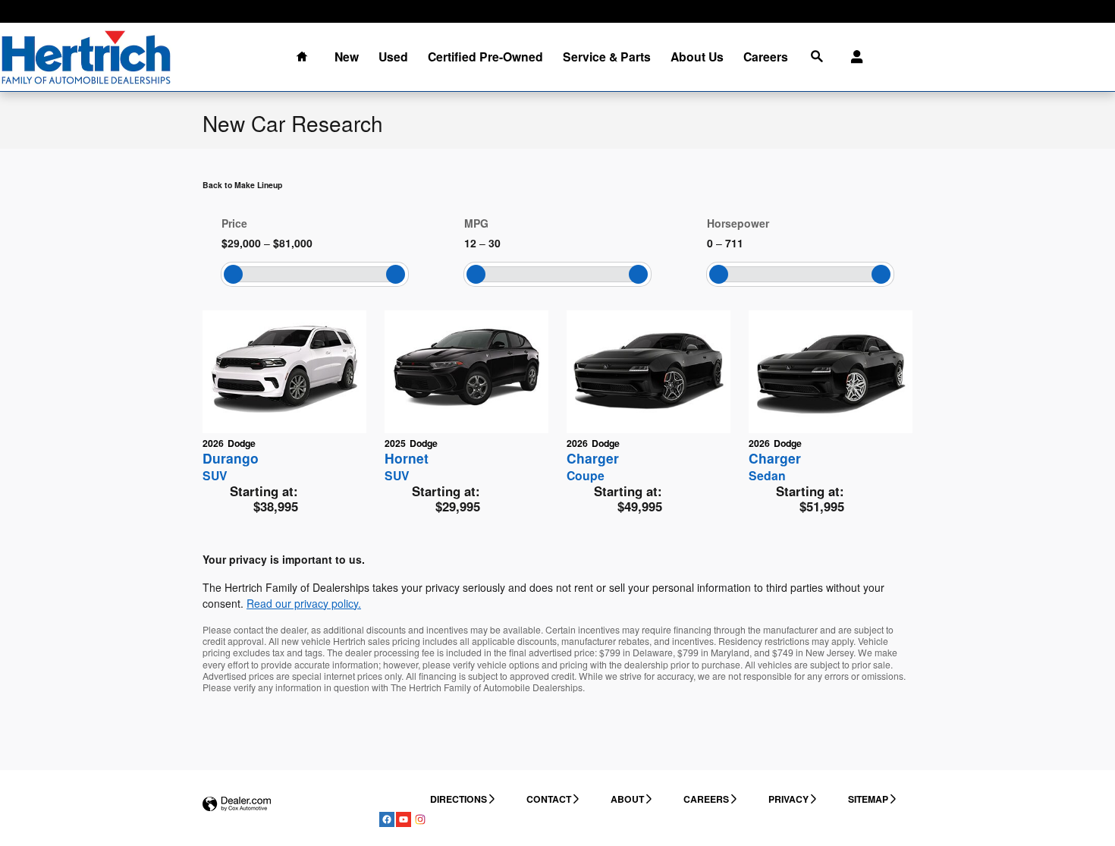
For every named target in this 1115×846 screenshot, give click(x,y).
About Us (697, 56)
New (346, 56)
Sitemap (868, 799)
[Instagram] (420, 819)
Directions (458, 799)
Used (393, 56)
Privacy (788, 799)
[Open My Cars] (853, 57)
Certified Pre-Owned (485, 56)
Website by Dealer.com (237, 805)
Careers (765, 56)
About (627, 799)
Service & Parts (607, 56)
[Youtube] (403, 819)
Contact (548, 799)
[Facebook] (386, 819)
